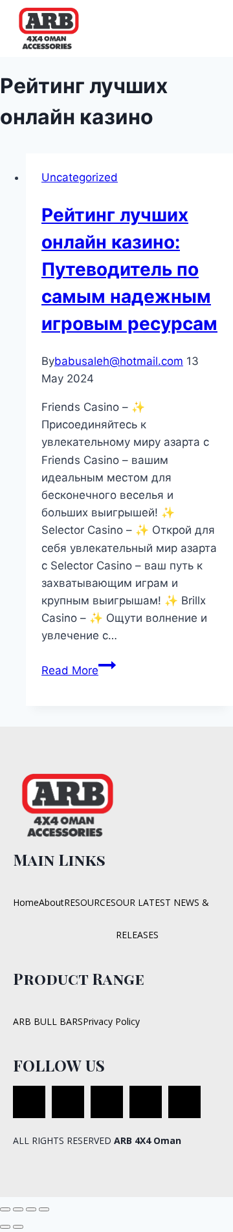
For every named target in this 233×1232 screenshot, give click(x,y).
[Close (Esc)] (44, 1209)
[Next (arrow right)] (18, 1227)
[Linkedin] (184, 1102)
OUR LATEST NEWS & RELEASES (162, 918)
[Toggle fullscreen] (18, 1209)
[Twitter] (68, 1102)
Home (26, 902)
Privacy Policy (111, 1021)
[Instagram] (145, 1102)
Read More (78, 670)
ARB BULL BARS (48, 1021)
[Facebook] (29, 1102)
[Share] (31, 1209)
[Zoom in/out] (5, 1209)
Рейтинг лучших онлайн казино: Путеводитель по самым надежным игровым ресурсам (129, 269)
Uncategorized (79, 177)
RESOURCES (90, 902)
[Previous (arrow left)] (5, 1227)
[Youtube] (107, 1102)
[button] (209, 28)
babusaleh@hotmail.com (118, 361)
